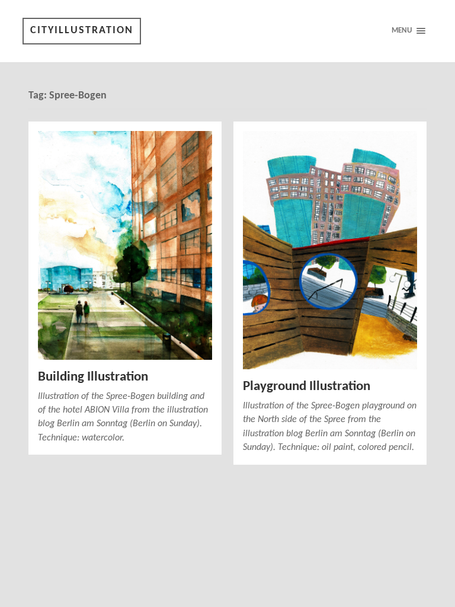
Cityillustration (81, 30)
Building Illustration (93, 377)
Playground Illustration (306, 387)
